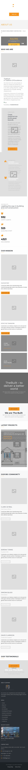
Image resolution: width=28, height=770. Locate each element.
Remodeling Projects (6, 715)
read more (6, 348)
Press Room (4, 719)
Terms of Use (18, 766)
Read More (4, 292)
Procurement (5, 717)
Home (3, 703)
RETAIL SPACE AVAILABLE (7, 738)
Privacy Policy (10, 766)
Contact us (12, 148)
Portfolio (4, 707)
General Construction (6, 713)
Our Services (14, 69)
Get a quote (14, 409)
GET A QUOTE (14, 45)
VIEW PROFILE (5, 518)
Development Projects (7, 711)
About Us (4, 705)
